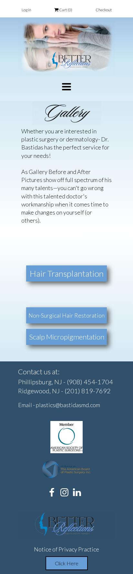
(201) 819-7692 (88, 391)
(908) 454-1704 (90, 382)
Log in (26, 9)
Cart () (65, 9)
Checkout (104, 9)
